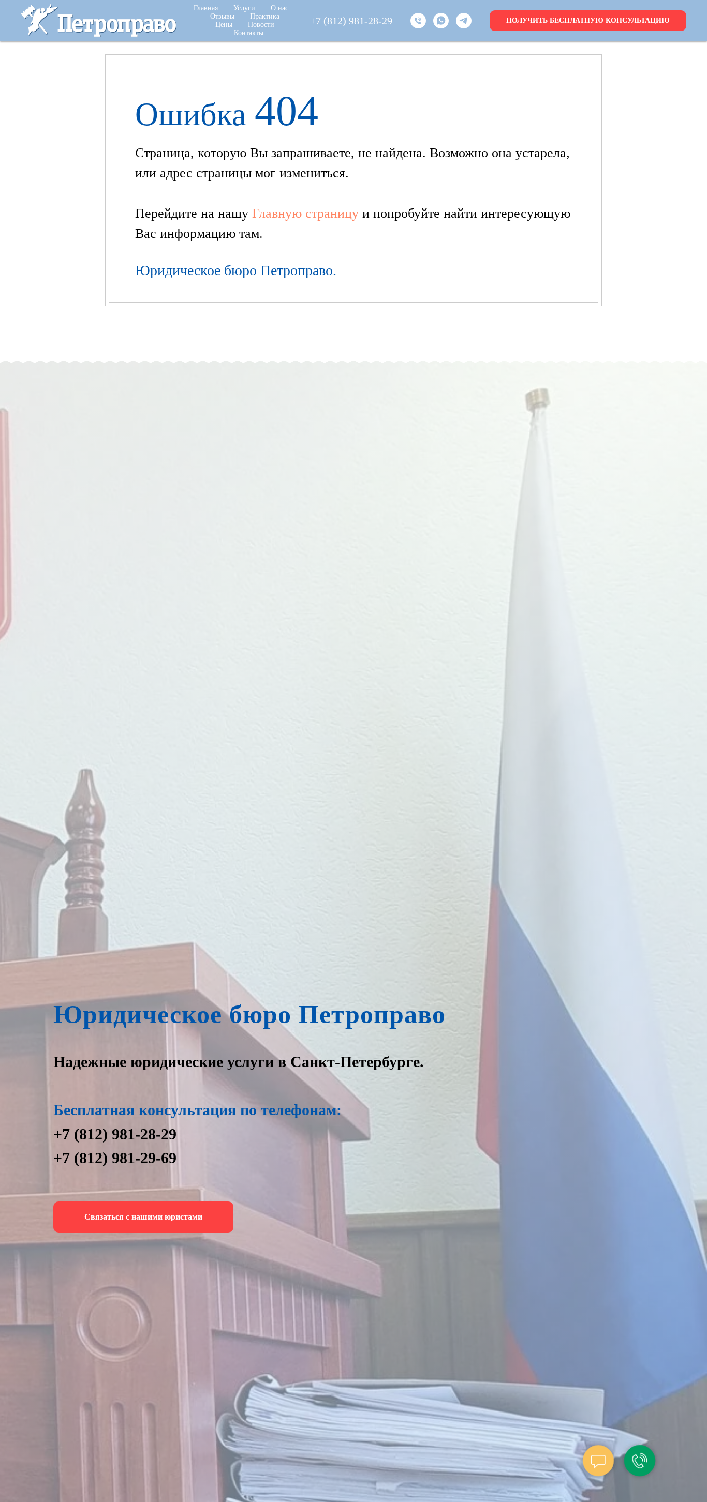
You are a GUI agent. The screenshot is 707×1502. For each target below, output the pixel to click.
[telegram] (464, 20)
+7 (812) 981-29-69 (114, 1157)
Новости (261, 24)
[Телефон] (418, 20)
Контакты (248, 33)
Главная (206, 8)
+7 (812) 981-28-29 (351, 20)
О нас (279, 8)
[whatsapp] (441, 20)
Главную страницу (307, 213)
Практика (264, 16)
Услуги (244, 8)
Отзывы (222, 16)
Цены (223, 24)
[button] (588, 20)
